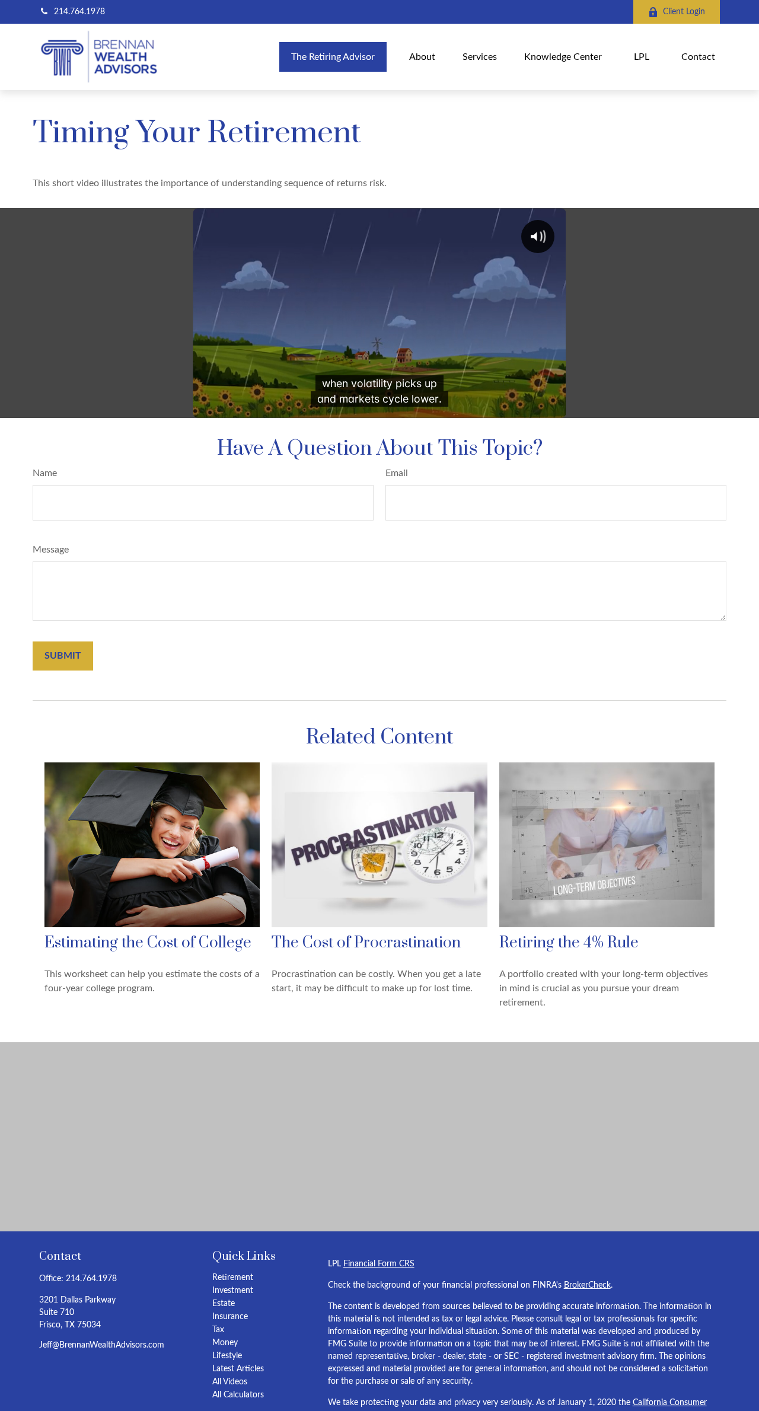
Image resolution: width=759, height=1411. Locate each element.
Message (51, 549)
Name (45, 473)
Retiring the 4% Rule (569, 943)
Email (396, 473)
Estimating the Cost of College (147, 943)
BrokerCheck (587, 1285)
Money (225, 1343)
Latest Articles (238, 1369)
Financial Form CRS (378, 1264)
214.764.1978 (79, 12)
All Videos (229, 1382)
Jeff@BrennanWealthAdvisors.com (101, 1345)
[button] (333, 56)
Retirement (232, 1277)
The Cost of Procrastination (366, 943)
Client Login (684, 12)
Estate (223, 1304)
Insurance (230, 1317)
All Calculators (238, 1395)
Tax (218, 1330)
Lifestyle (227, 1356)
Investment (232, 1290)
